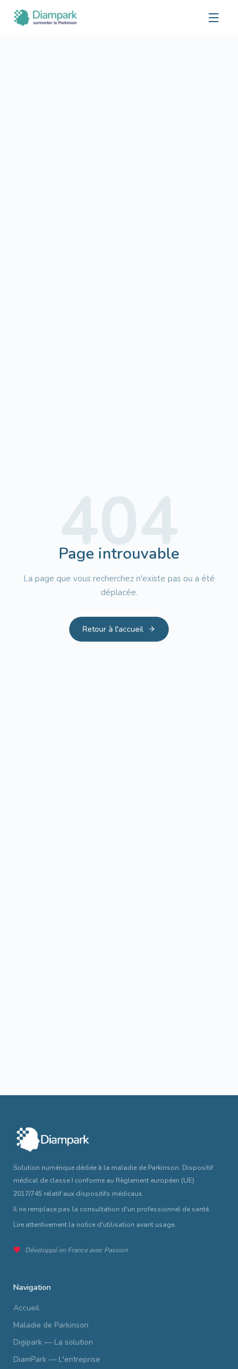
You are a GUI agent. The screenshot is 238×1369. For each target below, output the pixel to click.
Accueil (26, 1308)
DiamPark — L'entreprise (56, 1359)
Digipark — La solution (53, 1342)
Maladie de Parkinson (51, 1325)
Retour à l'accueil (112, 629)
